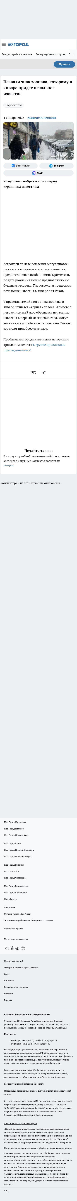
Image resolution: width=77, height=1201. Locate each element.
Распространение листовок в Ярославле (24, 1083)
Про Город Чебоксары (15, 877)
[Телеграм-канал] (56, 166)
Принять (64, 64)
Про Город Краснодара (15, 892)
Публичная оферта (13, 928)
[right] (73, 54)
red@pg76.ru (43, 1043)
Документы (10, 907)
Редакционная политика (16, 987)
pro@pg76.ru (50, 1040)
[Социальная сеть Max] (38, 173)
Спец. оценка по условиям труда (20, 1123)
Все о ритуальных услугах (50, 54)
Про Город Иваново (14, 828)
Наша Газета (10, 899)
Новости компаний (13, 961)
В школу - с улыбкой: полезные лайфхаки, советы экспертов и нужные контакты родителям (36, 460)
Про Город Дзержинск (15, 822)
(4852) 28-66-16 (35, 1040)
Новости (8, 993)
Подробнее (65, 1142)
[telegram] (44, 372)
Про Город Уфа (11, 871)
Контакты (9, 980)
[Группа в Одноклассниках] (12, 948)
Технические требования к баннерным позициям (28, 920)
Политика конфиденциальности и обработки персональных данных (38, 1148)
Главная (8, 1000)
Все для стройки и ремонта (17, 54)
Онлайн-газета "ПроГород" (17, 913)
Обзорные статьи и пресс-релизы (21, 967)
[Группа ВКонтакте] (20, 166)
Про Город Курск (12, 843)
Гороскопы (14, 105)
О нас (7, 974)
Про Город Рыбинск (14, 864)
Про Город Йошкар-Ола (16, 835)
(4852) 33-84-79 (29, 1043)
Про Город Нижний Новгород (19, 850)
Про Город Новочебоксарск (18, 856)
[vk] (33, 372)
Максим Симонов (41, 118)
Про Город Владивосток (16, 886)
